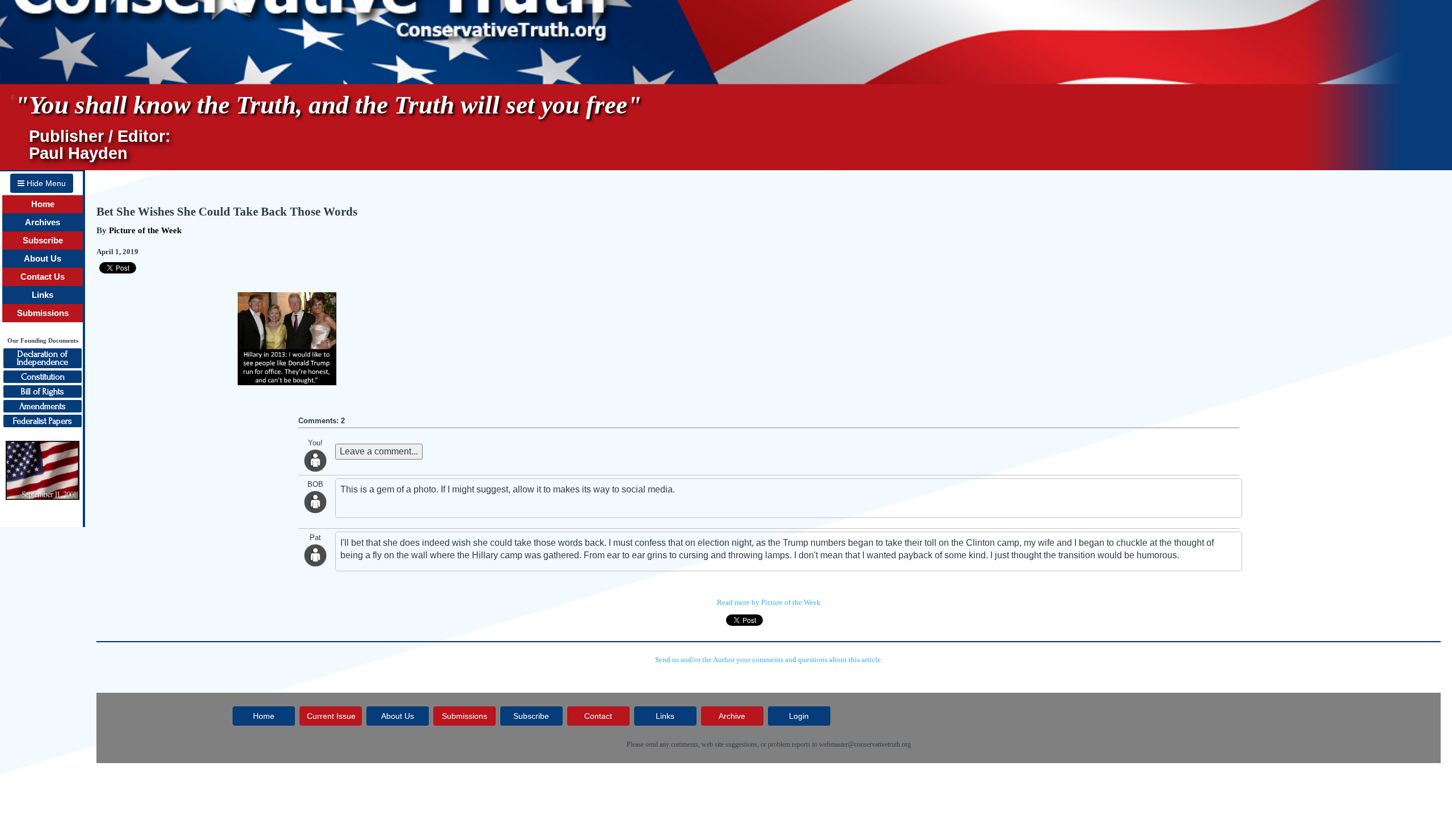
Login (799, 716)
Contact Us (42, 276)
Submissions (43, 313)
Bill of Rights (42, 391)
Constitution (43, 377)
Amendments (42, 406)
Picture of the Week (145, 230)
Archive (732, 716)
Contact (598, 716)
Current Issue (331, 716)
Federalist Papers (42, 421)
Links (42, 295)
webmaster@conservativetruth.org (865, 744)
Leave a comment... (379, 451)
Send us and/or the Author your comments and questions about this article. (769, 659)
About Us (42, 258)
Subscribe (43, 240)
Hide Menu (45, 183)
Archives (42, 222)
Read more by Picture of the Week (769, 602)
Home (42, 204)
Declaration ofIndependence (42, 358)
